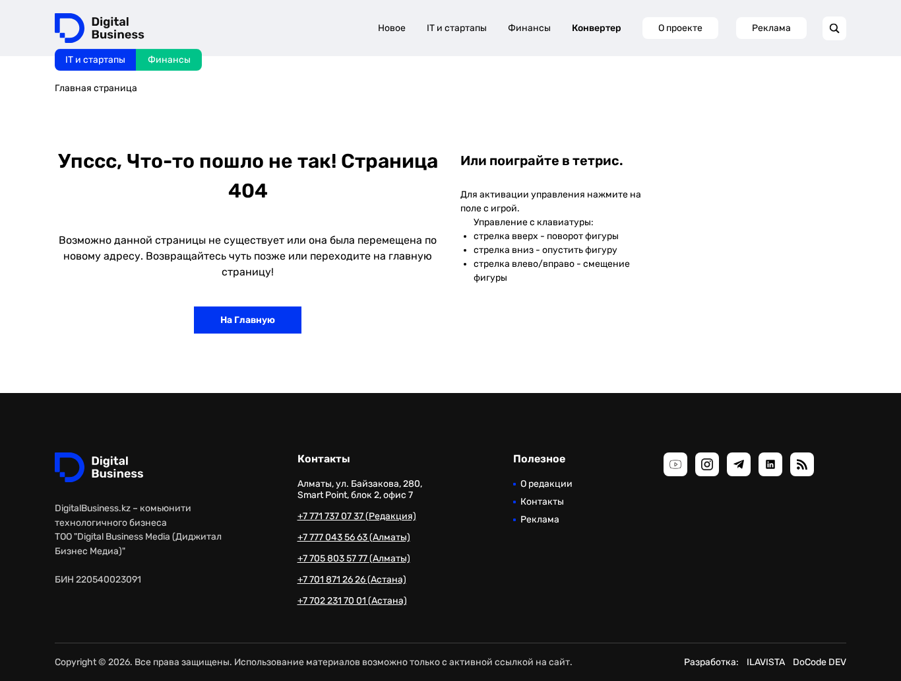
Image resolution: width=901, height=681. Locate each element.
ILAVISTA (766, 662)
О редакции (546, 483)
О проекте (680, 28)
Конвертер (596, 28)
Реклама (771, 28)
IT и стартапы (95, 59)
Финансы (169, 59)
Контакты (542, 501)
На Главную (247, 320)
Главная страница (96, 88)
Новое (392, 28)
